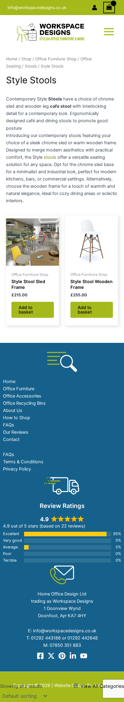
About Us (12, 410)
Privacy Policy (17, 469)
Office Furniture (18, 388)
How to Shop (16, 417)
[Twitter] (51, 655)
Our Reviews (15, 432)
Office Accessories (22, 396)
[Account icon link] (94, 7)
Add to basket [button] (26, 310)
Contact (11, 439)
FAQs (8, 425)
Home (11, 58)
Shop (26, 58)
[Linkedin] (72, 655)
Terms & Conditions (23, 461)
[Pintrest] (62, 655)
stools (50, 157)
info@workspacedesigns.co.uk (37, 7)
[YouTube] (83, 655)
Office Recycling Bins (24, 403)
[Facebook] (40, 655)
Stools (31, 66)
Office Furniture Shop (55, 58)
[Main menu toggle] (109, 32)
